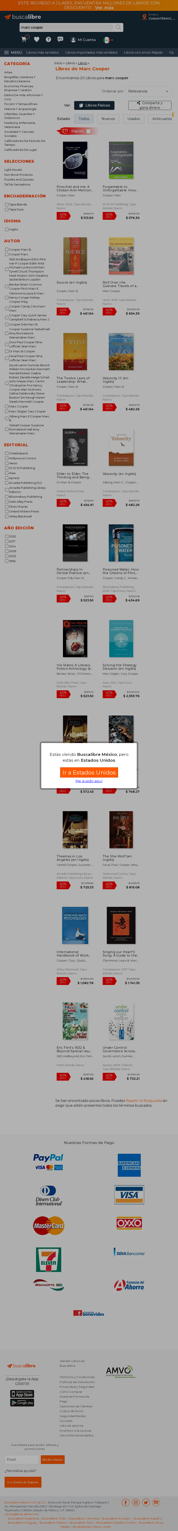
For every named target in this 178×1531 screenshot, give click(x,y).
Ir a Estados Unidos (89, 772)
